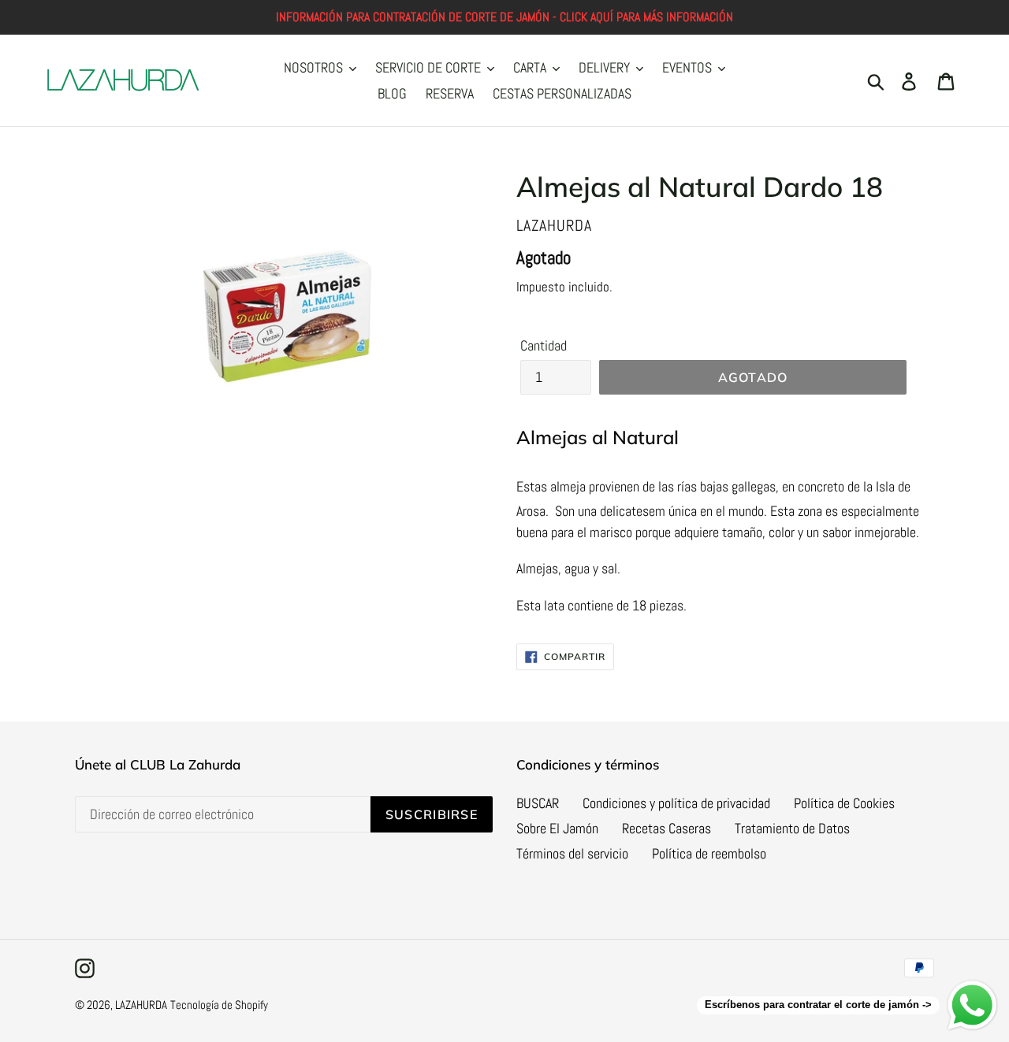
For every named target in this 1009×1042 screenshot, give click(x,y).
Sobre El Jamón (557, 828)
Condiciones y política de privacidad (676, 803)
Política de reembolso (709, 853)
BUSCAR (537, 803)
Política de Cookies (844, 803)
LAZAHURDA (141, 1004)
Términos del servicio (572, 853)
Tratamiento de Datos (792, 828)
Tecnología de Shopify (219, 1004)
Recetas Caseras (666, 828)
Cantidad (543, 345)
